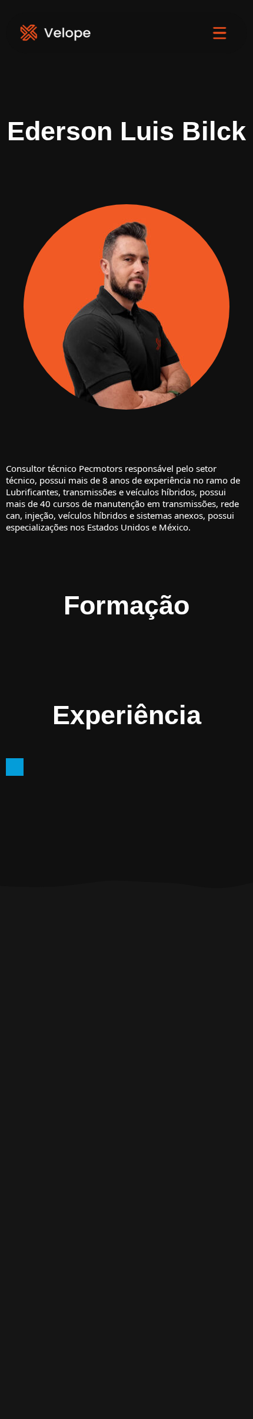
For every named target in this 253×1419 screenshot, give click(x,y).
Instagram (67, 996)
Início (126, 1157)
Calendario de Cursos (127, 1236)
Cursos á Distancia (126, 1216)
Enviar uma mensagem (68, 976)
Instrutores (126, 1256)
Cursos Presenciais (127, 1196)
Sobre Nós (126, 1176)
